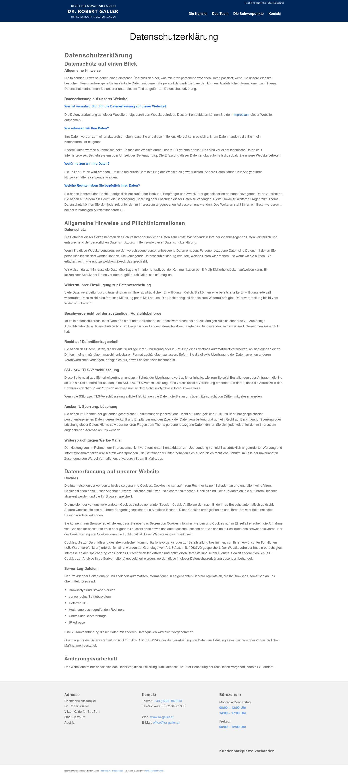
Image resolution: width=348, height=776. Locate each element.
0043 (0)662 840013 (257, 2)
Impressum (241, 114)
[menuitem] (198, 13)
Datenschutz (117, 770)
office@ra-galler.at (276, 2)
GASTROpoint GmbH (154, 770)
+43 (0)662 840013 (168, 700)
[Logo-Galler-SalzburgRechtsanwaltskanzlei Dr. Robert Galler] (93, 11)
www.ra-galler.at (161, 716)
